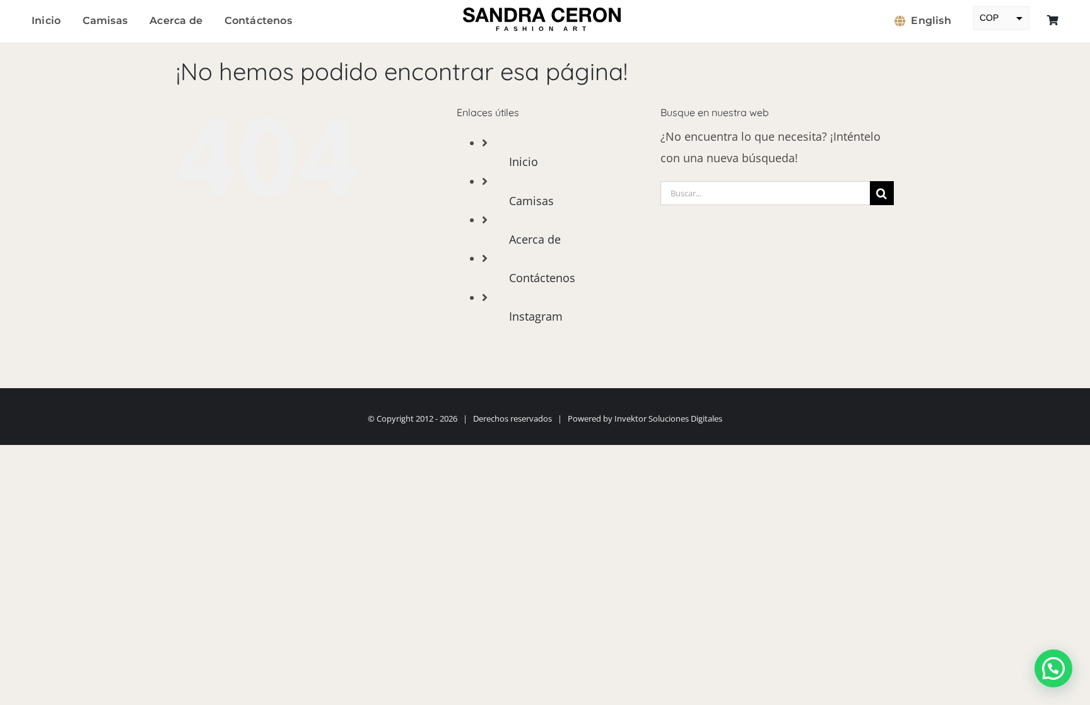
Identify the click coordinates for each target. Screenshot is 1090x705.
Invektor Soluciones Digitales (668, 418)
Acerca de (535, 239)
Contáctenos (542, 277)
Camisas (531, 200)
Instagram (536, 316)
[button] (1053, 668)
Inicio (523, 161)
